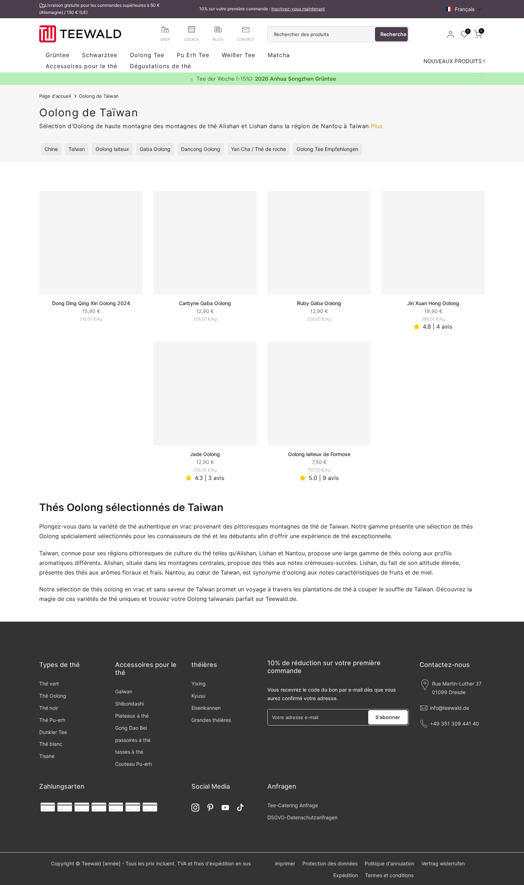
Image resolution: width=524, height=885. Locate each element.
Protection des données (330, 863)
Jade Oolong (205, 454)
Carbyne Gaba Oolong (205, 303)
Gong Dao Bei (131, 728)
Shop (165, 39)
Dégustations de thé (160, 66)
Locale (191, 39)
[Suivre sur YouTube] (225, 807)
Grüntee (58, 55)
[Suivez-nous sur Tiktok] (240, 807)
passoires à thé (132, 740)
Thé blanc (50, 744)
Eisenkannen (206, 708)
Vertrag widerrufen (443, 863)
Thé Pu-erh (52, 720)
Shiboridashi (129, 704)
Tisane (47, 756)
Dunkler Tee (53, 732)
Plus (376, 126)
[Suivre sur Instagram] (195, 807)
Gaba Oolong (155, 149)
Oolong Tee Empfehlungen (327, 149)
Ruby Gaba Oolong (319, 303)
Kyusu (198, 696)
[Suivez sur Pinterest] (210, 807)
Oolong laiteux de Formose (319, 454)
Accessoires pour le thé (81, 66)
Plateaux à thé (132, 716)
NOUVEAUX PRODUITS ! (454, 61)
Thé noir (48, 708)
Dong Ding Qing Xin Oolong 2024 (91, 303)
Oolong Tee (147, 55)
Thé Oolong (52, 696)
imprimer (285, 863)
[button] (463, 9)
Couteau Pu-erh (133, 764)
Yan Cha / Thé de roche (258, 149)
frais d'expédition (214, 863)
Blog (218, 39)
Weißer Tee (238, 55)
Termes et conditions (389, 875)
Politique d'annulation (389, 863)
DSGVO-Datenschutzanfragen (302, 817)
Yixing (198, 684)
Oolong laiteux (112, 149)
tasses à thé (129, 752)
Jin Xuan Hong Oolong (433, 303)
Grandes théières (211, 720)
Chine (51, 149)
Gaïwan (123, 691)
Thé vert (49, 684)
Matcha (279, 55)
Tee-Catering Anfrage (292, 805)
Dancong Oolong (200, 149)
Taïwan (76, 149)
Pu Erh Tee (193, 55)
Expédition (345, 875)
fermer (42, 78)
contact (245, 39)
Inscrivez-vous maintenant (298, 8)
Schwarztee (99, 55)
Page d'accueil (55, 96)
